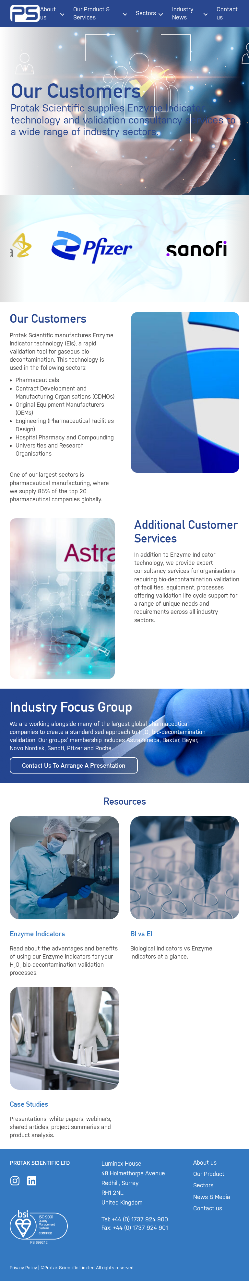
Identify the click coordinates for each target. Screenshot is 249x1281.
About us (48, 13)
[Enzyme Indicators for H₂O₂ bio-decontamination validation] (64, 896)
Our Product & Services (91, 13)
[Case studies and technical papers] (64, 1063)
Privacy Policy (23, 1268)
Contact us (227, 13)
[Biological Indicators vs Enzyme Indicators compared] (185, 896)
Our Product (208, 1174)
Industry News (183, 13)
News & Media (211, 1197)
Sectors (146, 13)
